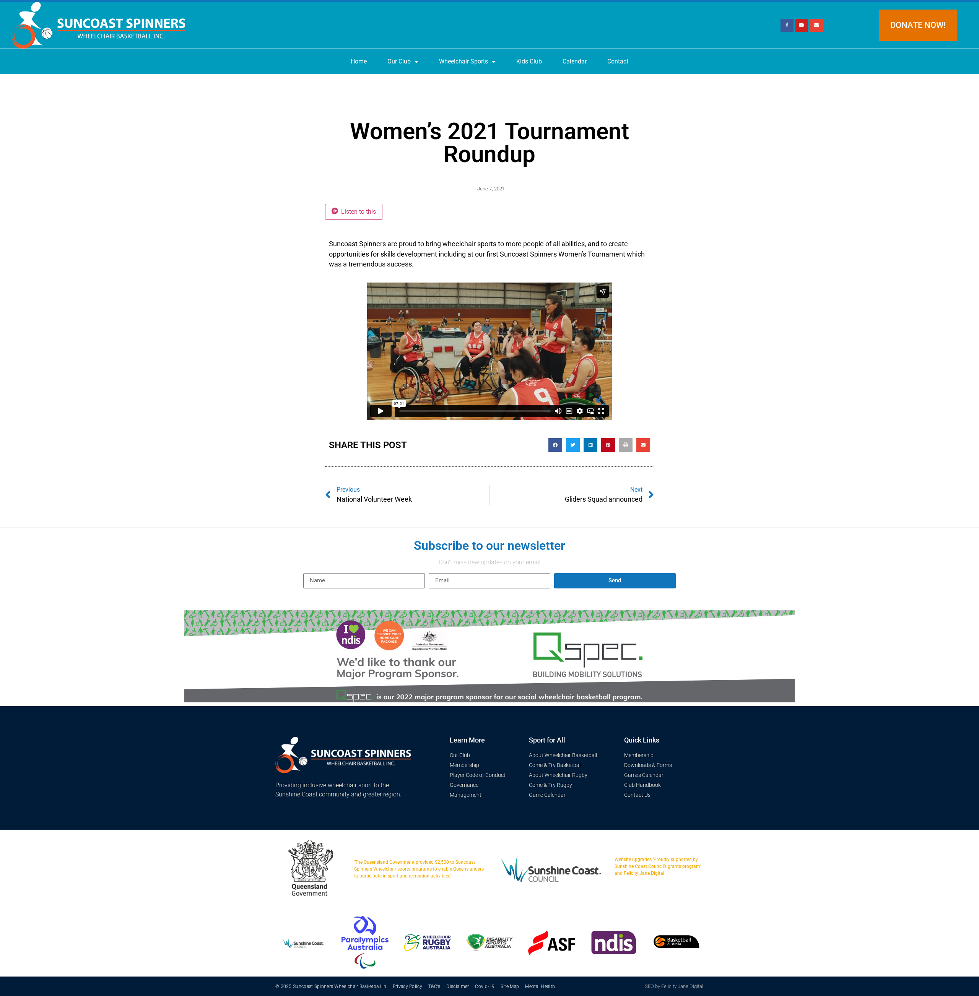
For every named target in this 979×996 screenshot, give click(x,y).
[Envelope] (816, 25)
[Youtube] (801, 25)
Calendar (575, 61)
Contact (617, 61)
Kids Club (529, 61)
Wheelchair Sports (463, 61)
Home (359, 61)
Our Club (399, 61)
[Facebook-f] (787, 25)
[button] (555, 445)
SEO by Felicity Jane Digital (674, 986)
